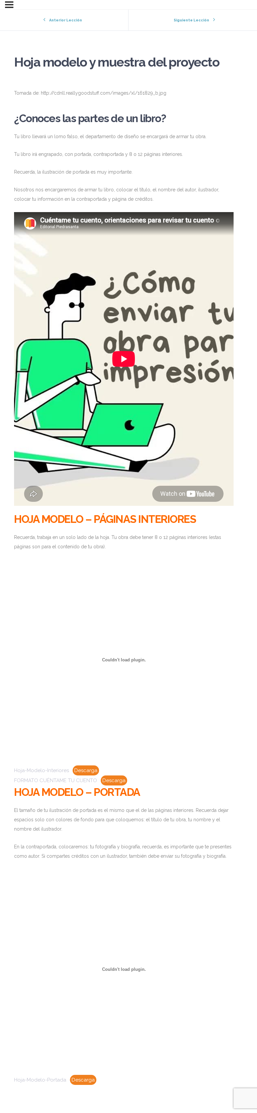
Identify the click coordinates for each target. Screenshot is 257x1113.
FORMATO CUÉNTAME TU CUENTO (55, 780)
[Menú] (9, 4)
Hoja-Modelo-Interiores (41, 770)
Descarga (85, 770)
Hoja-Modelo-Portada (40, 1080)
